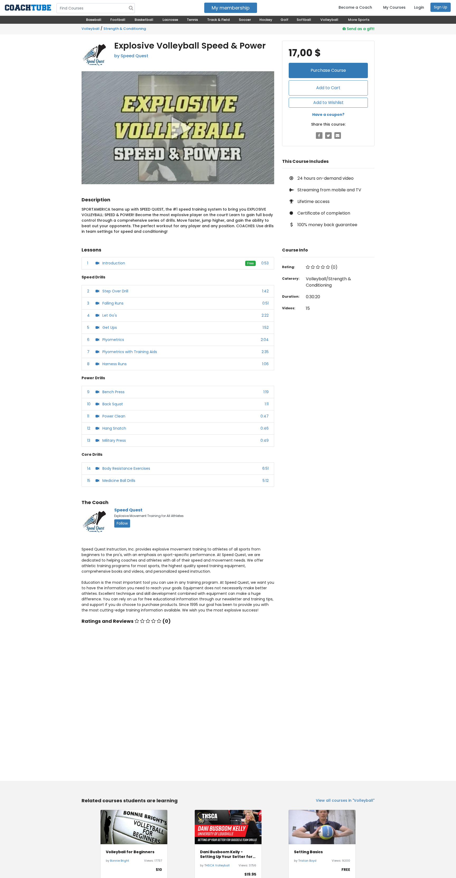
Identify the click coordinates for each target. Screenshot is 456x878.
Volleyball (90, 28)
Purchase (328, 70)
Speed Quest (128, 510)
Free (250, 263)
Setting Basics (308, 851)
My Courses (394, 7)
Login (419, 7)
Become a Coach (355, 7)
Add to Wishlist (328, 102)
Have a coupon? (328, 114)
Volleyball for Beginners (130, 851)
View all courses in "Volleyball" (345, 800)
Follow (122, 523)
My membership (231, 7)
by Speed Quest (131, 56)
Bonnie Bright (119, 860)
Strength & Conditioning (124, 28)
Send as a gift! (360, 28)
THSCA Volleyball (217, 865)
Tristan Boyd (307, 860)
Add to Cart (328, 88)
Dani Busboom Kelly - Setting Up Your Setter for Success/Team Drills (226, 854)
